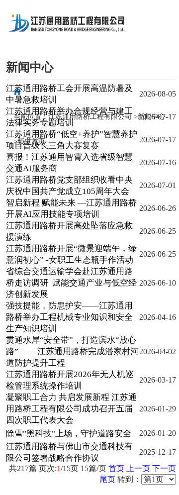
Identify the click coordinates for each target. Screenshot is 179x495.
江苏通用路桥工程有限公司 (90, 116)
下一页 (164, 468)
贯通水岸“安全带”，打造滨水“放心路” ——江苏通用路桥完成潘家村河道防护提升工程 (72, 351)
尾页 (107, 479)
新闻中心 (152, 116)
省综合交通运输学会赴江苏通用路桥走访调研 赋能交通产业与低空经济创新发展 (71, 283)
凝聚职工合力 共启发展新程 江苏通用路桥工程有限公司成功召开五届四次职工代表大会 (71, 409)
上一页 (138, 468)
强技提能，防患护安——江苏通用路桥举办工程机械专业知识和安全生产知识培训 (69, 317)
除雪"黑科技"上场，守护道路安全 (68, 433)
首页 (116, 468)
